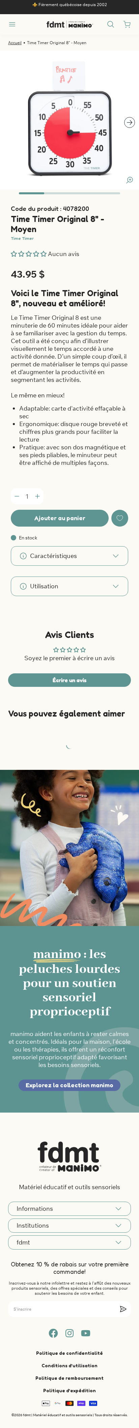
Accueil (15, 42)
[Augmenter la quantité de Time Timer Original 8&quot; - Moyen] (37, 496)
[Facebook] (53, 1333)
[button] (29, 254)
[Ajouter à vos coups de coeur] (119, 518)
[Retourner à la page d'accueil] (69, 1156)
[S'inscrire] (123, 1309)
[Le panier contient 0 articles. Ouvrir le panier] (127, 24)
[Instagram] (69, 1333)
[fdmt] (70, 24)
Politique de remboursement (69, 1378)
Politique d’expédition (69, 1390)
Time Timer (22, 238)
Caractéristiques (53, 556)
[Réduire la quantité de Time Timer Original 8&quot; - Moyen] (17, 496)
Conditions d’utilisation (69, 1365)
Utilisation (44, 586)
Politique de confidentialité (69, 1353)
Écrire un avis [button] (69, 680)
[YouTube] (85, 1333)
